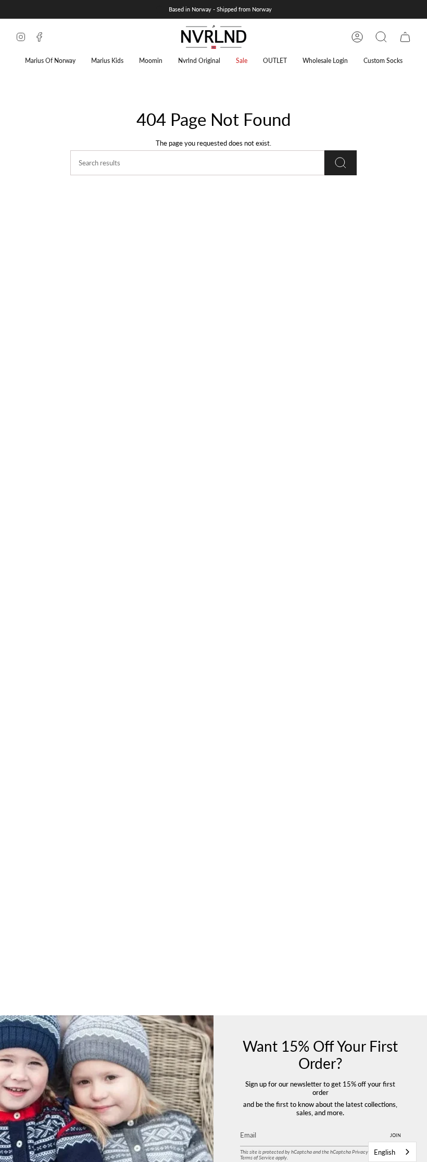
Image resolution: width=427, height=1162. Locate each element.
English (384, 1152)
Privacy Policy (367, 1152)
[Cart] (405, 37)
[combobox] (392, 1152)
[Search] (340, 162)
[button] (50, 60)
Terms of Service (257, 1157)
